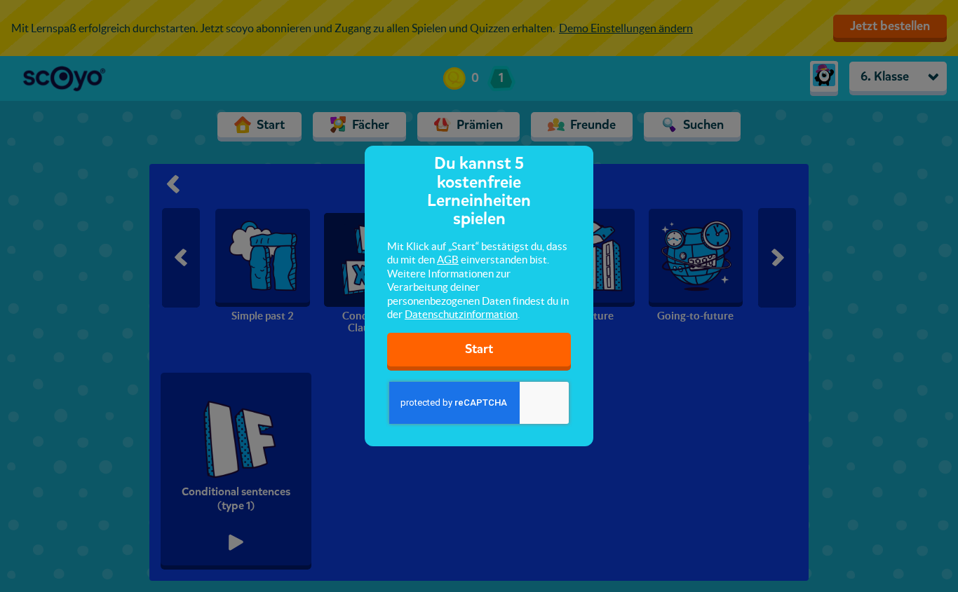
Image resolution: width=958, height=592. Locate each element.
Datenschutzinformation (461, 314)
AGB (448, 260)
